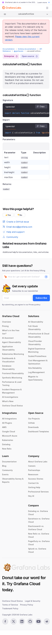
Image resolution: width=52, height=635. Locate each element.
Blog (4, 466)
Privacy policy (34, 304)
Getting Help (34, 487)
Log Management (36, 372)
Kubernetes (7, 440)
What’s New (7, 401)
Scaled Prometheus (37, 356)
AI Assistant (8, 338)
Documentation (9, 49)
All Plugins (7, 423)
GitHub (31, 423)
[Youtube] (38, 621)
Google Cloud (8, 431)
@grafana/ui (18, 51)
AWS (4, 427)
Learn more (42, 2)
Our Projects (34, 418)
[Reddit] (47, 621)
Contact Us (33, 483)
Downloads (33, 427)
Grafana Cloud (26, 583)
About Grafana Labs (37, 461)
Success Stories (35, 479)
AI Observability (35, 322)
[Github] (30, 621)
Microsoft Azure (9, 436)
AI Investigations (10, 397)
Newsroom (33, 474)
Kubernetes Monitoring (13, 354)
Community (7, 470)
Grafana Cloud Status (12, 405)
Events (5, 474)
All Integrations (9, 418)
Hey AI (31, 496)
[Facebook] (5, 621)
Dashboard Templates (38, 431)
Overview (6, 322)
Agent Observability (11, 342)
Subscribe (41, 297)
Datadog (6, 444)
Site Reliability (35, 368)
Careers (31, 466)
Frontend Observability (13, 373)
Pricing (5, 326)
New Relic (6, 449)
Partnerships (34, 470)
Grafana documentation (27, 49)
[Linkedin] (22, 621)
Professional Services (38, 492)
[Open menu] (47, 8)
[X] (13, 621)
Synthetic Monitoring (12, 378)
